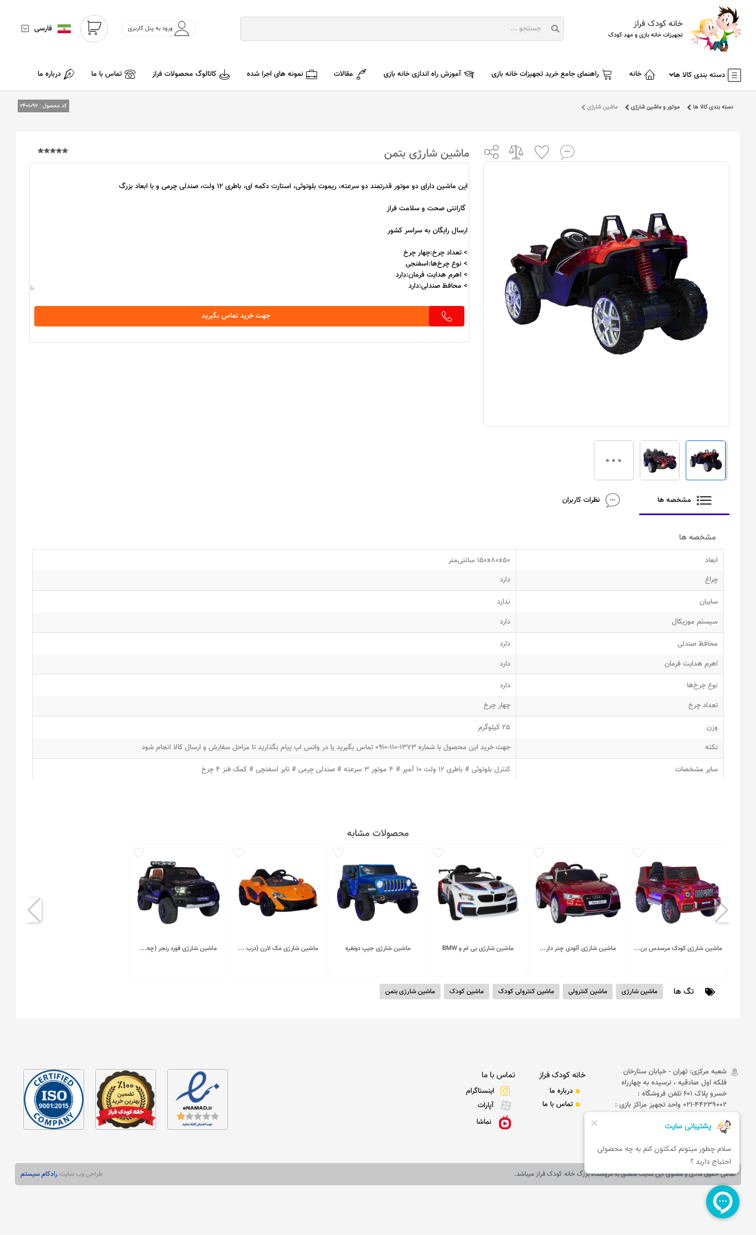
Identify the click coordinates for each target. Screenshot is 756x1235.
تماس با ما (498, 1075)
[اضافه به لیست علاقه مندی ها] (542, 152)
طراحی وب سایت (80, 1174)
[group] (678, 910)
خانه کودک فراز (562, 1075)
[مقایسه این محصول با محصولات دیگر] (517, 152)
